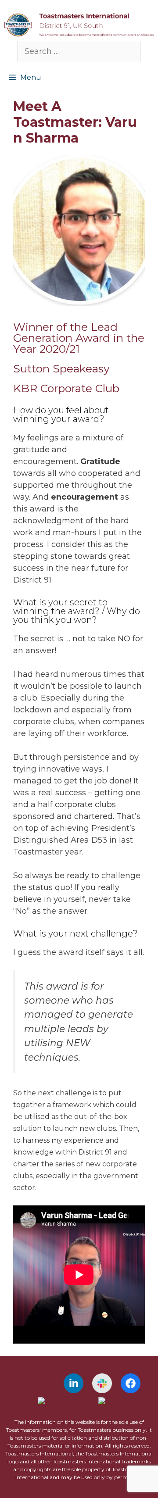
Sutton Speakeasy (61, 368)
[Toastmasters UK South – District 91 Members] (79, 24)
